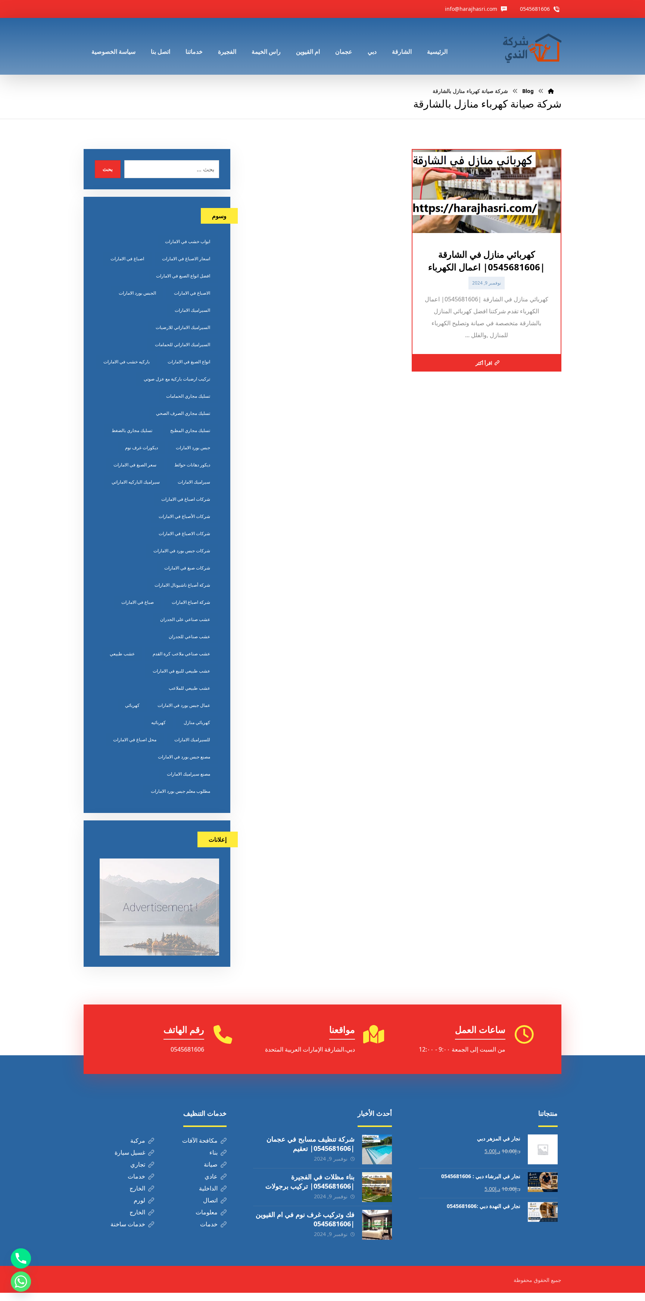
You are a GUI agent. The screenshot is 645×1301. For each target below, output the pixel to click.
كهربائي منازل (197, 722)
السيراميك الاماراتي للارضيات (183, 327)
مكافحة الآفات (200, 1140)
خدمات (136, 1176)
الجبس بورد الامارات (137, 293)
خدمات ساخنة (127, 1224)
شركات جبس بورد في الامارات (181, 550)
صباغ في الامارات (137, 602)
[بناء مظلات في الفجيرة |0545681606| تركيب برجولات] (377, 1187)
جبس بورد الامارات (193, 447)
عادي (211, 1176)
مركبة (137, 1140)
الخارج (137, 1188)
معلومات (207, 1212)
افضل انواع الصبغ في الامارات (183, 276)
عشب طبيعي (122, 653)
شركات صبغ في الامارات (187, 568)
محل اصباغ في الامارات (134, 739)
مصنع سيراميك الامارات (188, 774)
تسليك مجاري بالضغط (132, 430)
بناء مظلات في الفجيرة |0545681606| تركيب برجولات (310, 1181)
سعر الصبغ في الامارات (134, 465)
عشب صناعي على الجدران (185, 619)
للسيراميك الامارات (192, 739)
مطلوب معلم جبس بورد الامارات (180, 791)
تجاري (137, 1164)
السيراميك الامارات (192, 310)
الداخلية (208, 1188)
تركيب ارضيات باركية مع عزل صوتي (177, 379)
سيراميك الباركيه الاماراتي (136, 482)
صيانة (211, 1164)
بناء (213, 1152)
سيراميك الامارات (194, 482)
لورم (139, 1200)
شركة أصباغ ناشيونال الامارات (182, 585)
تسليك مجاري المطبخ (190, 430)
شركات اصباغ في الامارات (185, 499)
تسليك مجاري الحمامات (188, 396)
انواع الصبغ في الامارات (189, 361)
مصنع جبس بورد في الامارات (184, 757)
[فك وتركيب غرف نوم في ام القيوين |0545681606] (377, 1225)
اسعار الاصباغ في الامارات (186, 258)
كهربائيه (158, 722)
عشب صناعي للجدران (189, 636)
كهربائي (132, 705)
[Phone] (21, 1258)
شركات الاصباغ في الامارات (184, 533)
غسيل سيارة (130, 1152)
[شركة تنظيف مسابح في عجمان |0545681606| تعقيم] (377, 1149)
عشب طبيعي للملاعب (189, 688)
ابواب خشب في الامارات (187, 241)
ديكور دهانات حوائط (192, 465)
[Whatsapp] (21, 1281)
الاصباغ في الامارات (192, 293)
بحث (108, 169)
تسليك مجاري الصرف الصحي (183, 413)
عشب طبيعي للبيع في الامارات (181, 671)
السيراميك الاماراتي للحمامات (182, 344)
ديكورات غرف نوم (141, 447)
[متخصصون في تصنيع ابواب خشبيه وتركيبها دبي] (530, 46)
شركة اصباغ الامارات (191, 602)
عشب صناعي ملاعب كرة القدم (181, 653)
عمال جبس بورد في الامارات (184, 705)
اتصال (210, 1200)
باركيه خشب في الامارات (126, 361)
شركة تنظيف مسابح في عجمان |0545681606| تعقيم (311, 1143)
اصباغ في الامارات (127, 258)
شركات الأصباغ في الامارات (184, 516)
